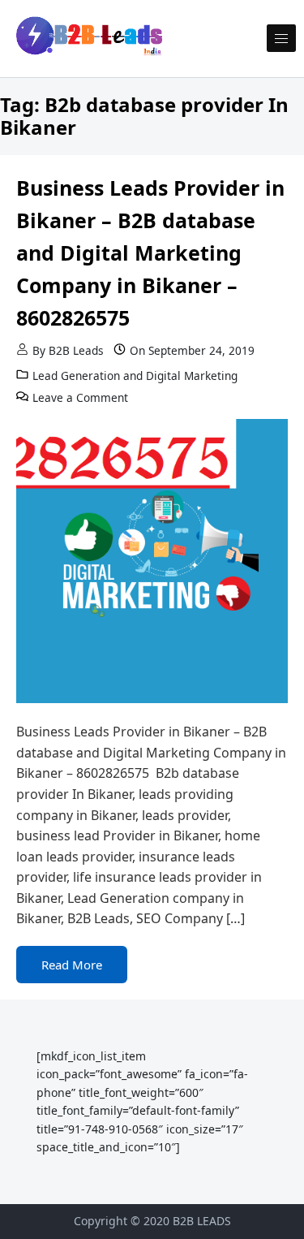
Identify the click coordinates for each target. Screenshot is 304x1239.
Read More (71, 964)
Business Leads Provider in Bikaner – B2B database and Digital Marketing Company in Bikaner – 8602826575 (150, 252)
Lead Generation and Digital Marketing (135, 375)
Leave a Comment (80, 397)
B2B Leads (76, 350)
